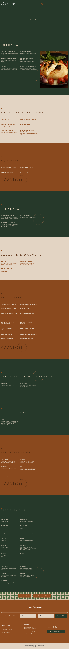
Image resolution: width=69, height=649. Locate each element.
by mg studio (35, 646)
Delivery (42, 596)
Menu (24, 596)
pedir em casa (58, 631)
